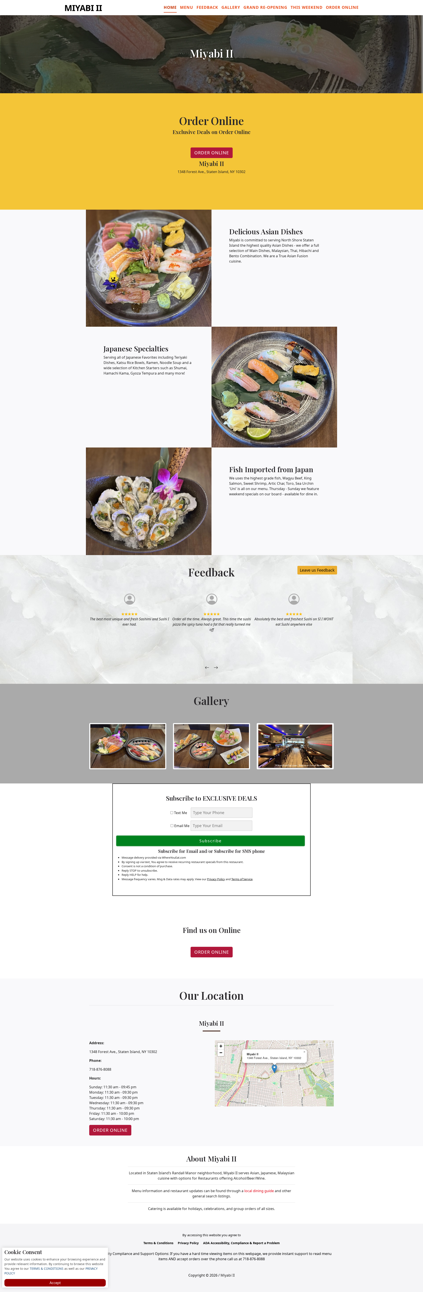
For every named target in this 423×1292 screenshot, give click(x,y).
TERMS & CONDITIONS (46, 1268)
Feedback (207, 7)
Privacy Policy (216, 879)
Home (170, 7)
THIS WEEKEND (307, 7)
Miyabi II (83, 8)
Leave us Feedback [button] (317, 570)
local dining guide (259, 1190)
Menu (186, 7)
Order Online (342, 7)
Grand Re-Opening (265, 7)
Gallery (230, 7)
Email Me (181, 825)
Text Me (181, 812)
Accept (55, 1282)
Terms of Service (241, 879)
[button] (274, 1068)
